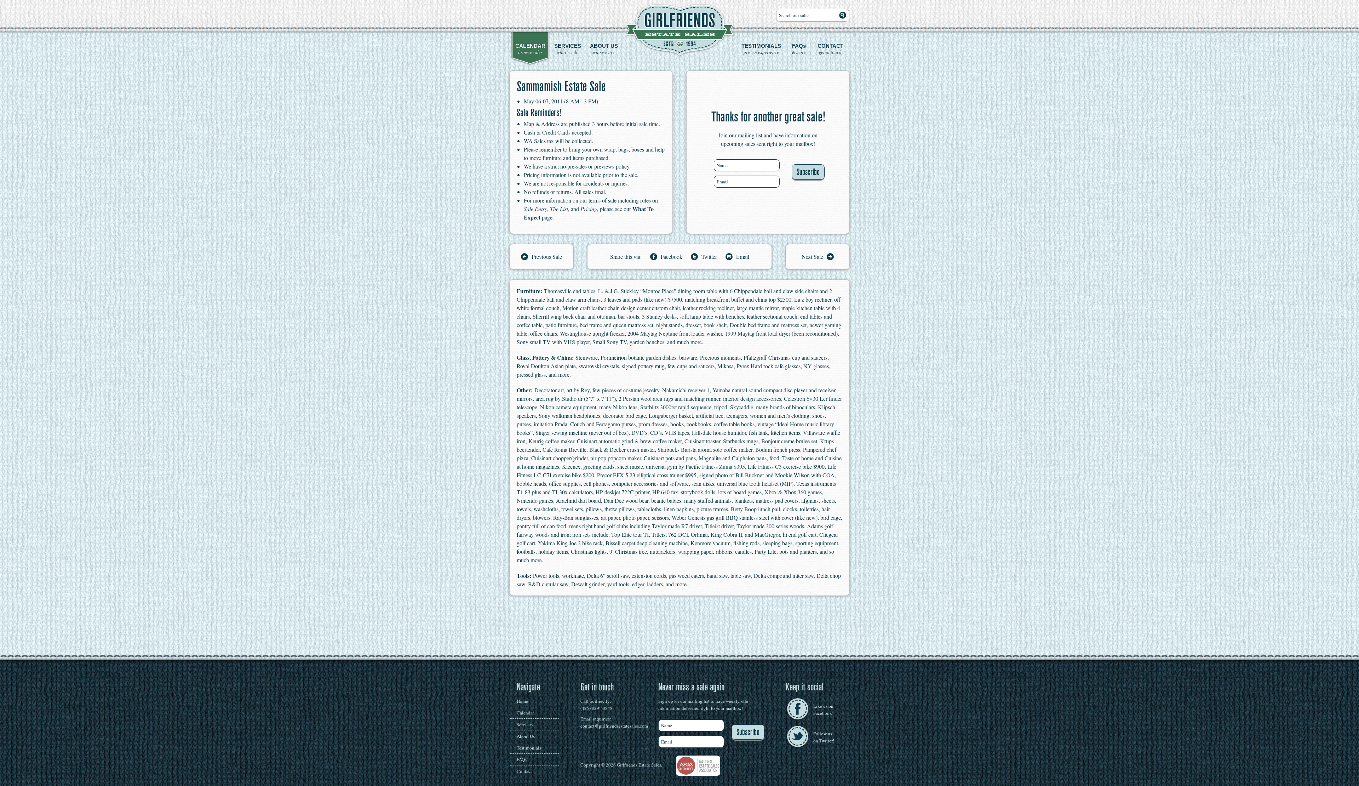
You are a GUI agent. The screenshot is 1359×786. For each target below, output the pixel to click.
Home (522, 701)
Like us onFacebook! (823, 709)
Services (525, 724)
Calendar (525, 713)
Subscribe (808, 172)
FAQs (522, 759)
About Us (526, 736)
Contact (524, 771)
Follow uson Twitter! (823, 737)
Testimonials (529, 748)
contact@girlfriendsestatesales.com (614, 726)
